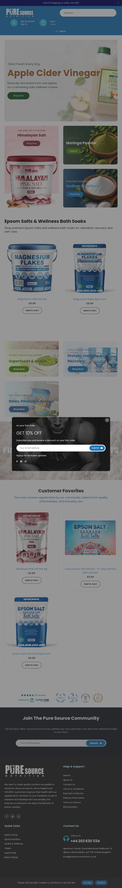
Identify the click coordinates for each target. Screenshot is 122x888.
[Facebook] (17, 461)
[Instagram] (26, 461)
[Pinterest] (21, 461)
